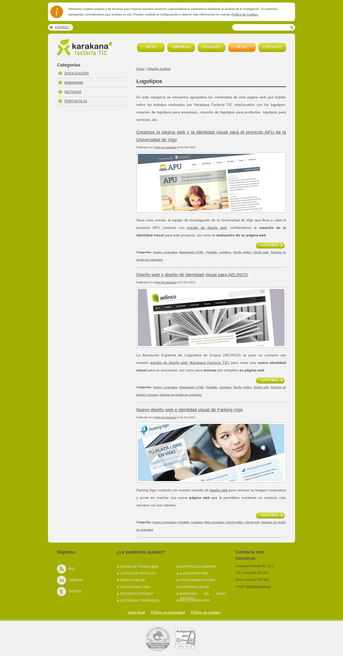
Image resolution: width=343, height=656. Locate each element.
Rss (72, 569)
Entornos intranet (136, 594)
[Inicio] (85, 55)
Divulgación (77, 73)
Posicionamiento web (197, 580)
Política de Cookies (245, 14)
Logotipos (225, 252)
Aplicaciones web (135, 587)
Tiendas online (132, 580)
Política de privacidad (168, 612)
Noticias (73, 92)
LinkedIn (76, 580)
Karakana (74, 83)
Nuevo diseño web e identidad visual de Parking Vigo (189, 409)
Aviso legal (136, 612)
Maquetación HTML (191, 252)
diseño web (219, 490)
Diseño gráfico (159, 69)
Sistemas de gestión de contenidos (180, 394)
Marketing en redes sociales (203, 594)
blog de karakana (166, 147)
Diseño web (260, 252)
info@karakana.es (258, 586)
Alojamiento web (194, 573)
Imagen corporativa (165, 252)
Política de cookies (205, 612)
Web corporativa (214, 522)
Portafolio (76, 101)
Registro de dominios (198, 566)
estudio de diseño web (207, 228)
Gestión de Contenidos (139, 600)
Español (62, 27)
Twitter (75, 591)
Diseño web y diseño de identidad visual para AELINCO (192, 274)
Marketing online (194, 587)
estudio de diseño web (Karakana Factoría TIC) (190, 363)
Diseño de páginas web (139, 566)
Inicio (140, 69)
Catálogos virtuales (138, 573)
